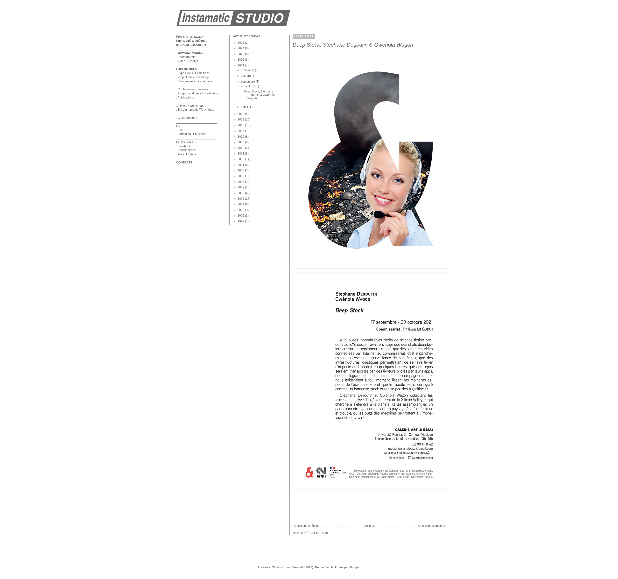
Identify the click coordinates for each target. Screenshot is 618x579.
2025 (241, 42)
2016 (241, 136)
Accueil (369, 526)
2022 (241, 59)
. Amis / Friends (186, 154)
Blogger (354, 567)
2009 (241, 176)
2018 (241, 125)
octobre (246, 76)
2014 (241, 147)
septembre (248, 81)
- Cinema (191, 61)
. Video (180, 61)
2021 (241, 65)
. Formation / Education (191, 134)
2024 (241, 48)
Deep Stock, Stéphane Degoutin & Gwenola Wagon (353, 45)
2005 (241, 198)
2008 (241, 182)
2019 (241, 119)
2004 (241, 204)
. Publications (185, 97)
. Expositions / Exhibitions (193, 73)
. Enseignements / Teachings (195, 109)
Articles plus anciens (431, 526)
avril (244, 107)
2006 (241, 193)
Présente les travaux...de (191, 41)
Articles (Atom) (320, 533)
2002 (241, 215)
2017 (241, 131)
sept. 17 (249, 86)
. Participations (186, 150)
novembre (248, 70)
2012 (241, 159)
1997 (241, 221)
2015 (241, 142)
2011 (241, 165)
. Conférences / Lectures (192, 89)
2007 (241, 187)
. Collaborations (186, 118)
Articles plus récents (307, 526)
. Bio (179, 130)
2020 (241, 114)
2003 (241, 210)
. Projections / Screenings (193, 77)
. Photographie (186, 57)
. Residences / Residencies (194, 81)
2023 (241, 54)
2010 (241, 170)
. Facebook (183, 146)
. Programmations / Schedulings (197, 93)
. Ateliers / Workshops (190, 105)
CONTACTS (184, 162)
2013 (241, 153)
